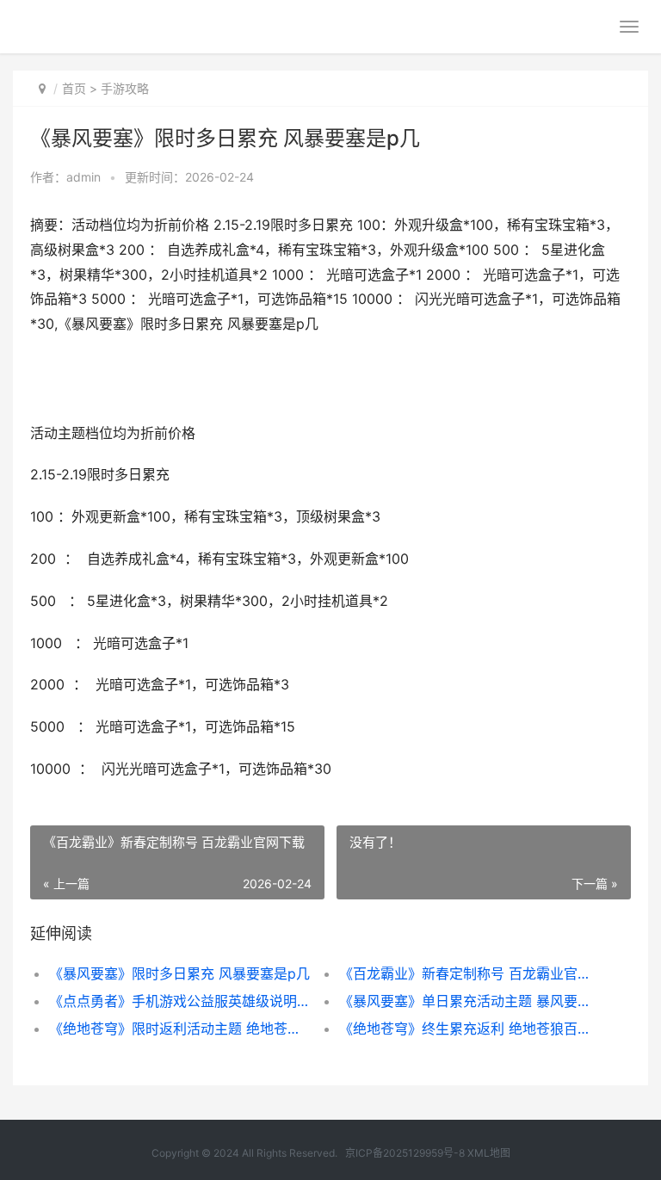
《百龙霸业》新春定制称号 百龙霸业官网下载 (470, 973)
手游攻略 (125, 88)
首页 (74, 88)
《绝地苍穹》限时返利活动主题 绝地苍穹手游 (180, 1028)
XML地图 (488, 1152)
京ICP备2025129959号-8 (405, 1152)
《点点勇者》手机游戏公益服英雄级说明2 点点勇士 (180, 1001)
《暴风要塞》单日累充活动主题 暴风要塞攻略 (470, 1001)
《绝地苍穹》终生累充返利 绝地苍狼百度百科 (470, 1028)
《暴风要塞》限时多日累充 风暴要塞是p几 (179, 973)
